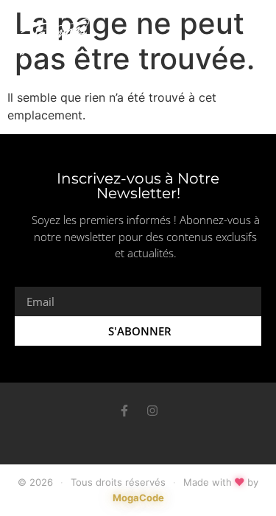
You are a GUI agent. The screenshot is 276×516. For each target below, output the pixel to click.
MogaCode (138, 497)
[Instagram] (152, 410)
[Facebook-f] (124, 410)
